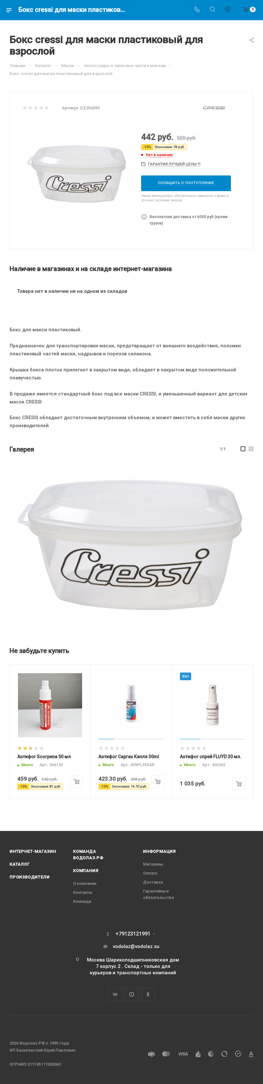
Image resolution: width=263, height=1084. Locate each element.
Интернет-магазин (33, 851)
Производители (29, 877)
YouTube (132, 994)
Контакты (82, 892)
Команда (82, 901)
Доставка (153, 882)
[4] (41, 108)
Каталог (20, 864)
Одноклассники (148, 994)
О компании (84, 883)
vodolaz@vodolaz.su (136, 946)
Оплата (150, 873)
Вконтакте (115, 994)
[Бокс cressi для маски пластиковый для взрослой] (131, 547)
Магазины (153, 864)
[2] (30, 108)
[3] (35, 108)
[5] (46, 108)
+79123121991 (132, 933)
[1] (24, 108)
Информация (159, 851)
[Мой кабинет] (228, 10)
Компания (85, 870)
